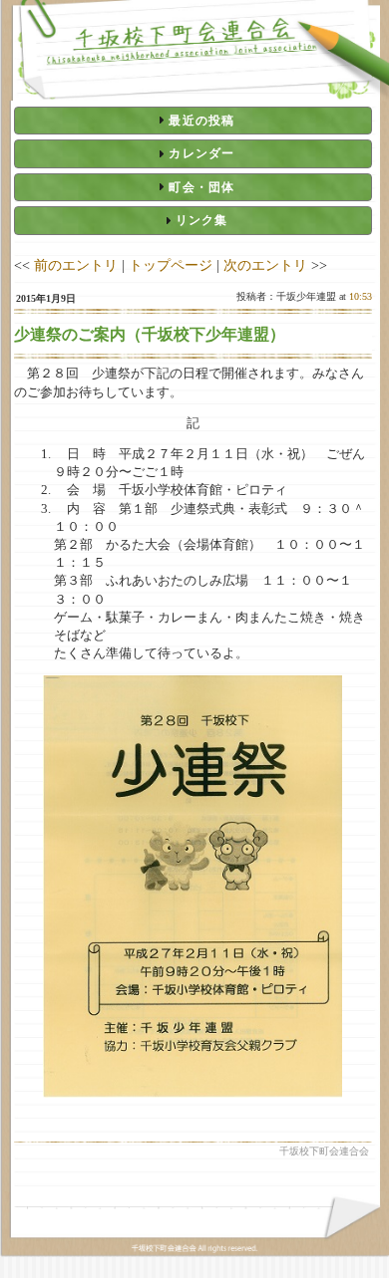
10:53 (360, 296)
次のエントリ (265, 265)
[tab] (193, 120)
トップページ (170, 265)
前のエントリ (76, 265)
